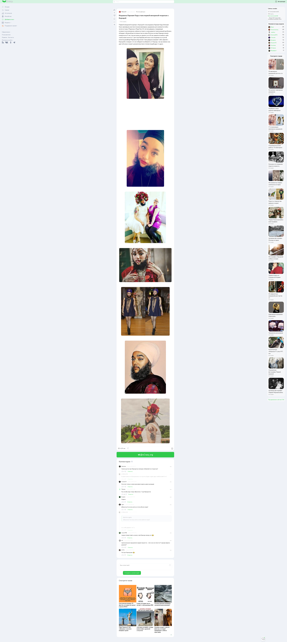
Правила (4, 37)
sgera (122, 504)
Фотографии (123, 21)
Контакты (11, 37)
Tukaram (123, 489)
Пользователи (6, 35)
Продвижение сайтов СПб (276, 400)
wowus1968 (124, 533)
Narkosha (123, 466)
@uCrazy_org (146, 454)
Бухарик (123, 497)
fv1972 (122, 550)
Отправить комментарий (131, 573)
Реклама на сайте (7, 40)
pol (122, 540)
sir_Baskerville (124, 474)
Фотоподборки (140, 12)
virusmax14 (124, 481)
